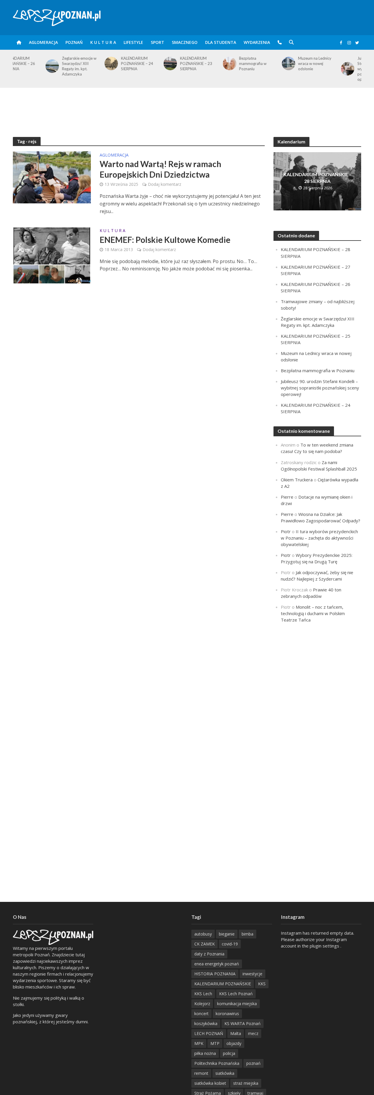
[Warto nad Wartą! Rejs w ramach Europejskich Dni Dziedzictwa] (52, 177)
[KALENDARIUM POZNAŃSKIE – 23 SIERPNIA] (136, 63)
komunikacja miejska (237, 1003)
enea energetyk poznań (216, 964)
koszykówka (205, 1023)
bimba (247, 934)
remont (201, 1073)
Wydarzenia (257, 42)
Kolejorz (202, 1003)
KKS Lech (203, 993)
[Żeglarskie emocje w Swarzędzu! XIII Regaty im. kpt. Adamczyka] (18, 66)
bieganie (227, 934)
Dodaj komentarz (164, 184)
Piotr (286, 531)
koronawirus (227, 1013)
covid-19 (230, 944)
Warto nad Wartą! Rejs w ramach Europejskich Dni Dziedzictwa (160, 169)
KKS (262, 983)
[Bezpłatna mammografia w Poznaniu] (195, 63)
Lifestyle (133, 42)
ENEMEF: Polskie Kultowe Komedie (165, 240)
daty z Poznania (209, 954)
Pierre (287, 497)
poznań (253, 1063)
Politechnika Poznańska (216, 1063)
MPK (198, 1043)
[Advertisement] (187, 107)
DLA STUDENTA (220, 42)
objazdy (233, 1043)
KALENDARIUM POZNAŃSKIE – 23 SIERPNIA (163, 63)
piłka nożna (205, 1053)
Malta (235, 1033)
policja (229, 1053)
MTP (214, 1043)
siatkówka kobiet (210, 1083)
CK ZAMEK (204, 944)
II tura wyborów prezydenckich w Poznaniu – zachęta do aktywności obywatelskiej (319, 537)
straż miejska (245, 1083)
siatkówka (224, 1073)
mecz (253, 1033)
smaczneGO (185, 42)
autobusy (203, 934)
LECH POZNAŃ (208, 1033)
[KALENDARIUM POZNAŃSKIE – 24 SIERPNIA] (77, 63)
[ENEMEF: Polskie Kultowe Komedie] (52, 255)
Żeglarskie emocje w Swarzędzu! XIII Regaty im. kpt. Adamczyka (46, 66)
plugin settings (325, 946)
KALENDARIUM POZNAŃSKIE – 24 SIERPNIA (104, 63)
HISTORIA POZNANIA (215, 973)
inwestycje (252, 973)
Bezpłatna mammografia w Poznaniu (220, 63)
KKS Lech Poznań (236, 993)
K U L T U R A (103, 42)
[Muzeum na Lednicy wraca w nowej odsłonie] (254, 63)
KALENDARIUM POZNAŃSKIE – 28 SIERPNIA (317, 177)
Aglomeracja (43, 42)
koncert (201, 1013)
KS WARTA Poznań (242, 1023)
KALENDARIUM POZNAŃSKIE (222, 983)
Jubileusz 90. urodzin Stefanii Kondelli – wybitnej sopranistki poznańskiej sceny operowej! (342, 69)
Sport (157, 42)
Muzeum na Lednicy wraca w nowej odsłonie (282, 63)
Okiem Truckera (297, 480)
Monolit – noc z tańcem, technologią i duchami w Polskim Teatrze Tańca (313, 613)
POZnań (74, 42)
